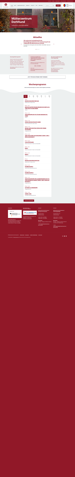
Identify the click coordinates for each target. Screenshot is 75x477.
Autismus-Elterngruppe (31, 187)
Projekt (32, 5)
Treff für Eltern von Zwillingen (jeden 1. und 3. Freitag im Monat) (37, 136)
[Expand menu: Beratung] (42, 5)
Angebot (27, 5)
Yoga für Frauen (29, 142)
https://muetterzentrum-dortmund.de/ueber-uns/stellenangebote (55, 70)
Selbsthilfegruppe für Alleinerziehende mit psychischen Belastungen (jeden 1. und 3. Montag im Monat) (37, 180)
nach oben (40, 235)
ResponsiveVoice (16, 237)
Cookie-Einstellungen (33, 235)
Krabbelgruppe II (29, 172)
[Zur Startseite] (5, 5)
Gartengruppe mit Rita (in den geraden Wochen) (36, 115)
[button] (21, 44)
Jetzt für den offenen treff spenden (37, 77)
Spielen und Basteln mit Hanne (33, 122)
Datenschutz (22, 235)
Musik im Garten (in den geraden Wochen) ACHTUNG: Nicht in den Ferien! (37, 107)
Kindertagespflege (20, 5)
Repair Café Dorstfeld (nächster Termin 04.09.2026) (35, 129)
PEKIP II (26, 154)
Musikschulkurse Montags (32, 160)
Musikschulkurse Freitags (32, 101)
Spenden (58, 5)
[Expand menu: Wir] (37, 5)
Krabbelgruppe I (29, 166)
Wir (36, 5)
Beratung (40, 5)
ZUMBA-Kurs (28, 194)
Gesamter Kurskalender (29, 200)
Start (12, 5)
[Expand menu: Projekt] (34, 5)
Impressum (27, 235)
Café (15, 5)
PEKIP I (26, 148)
